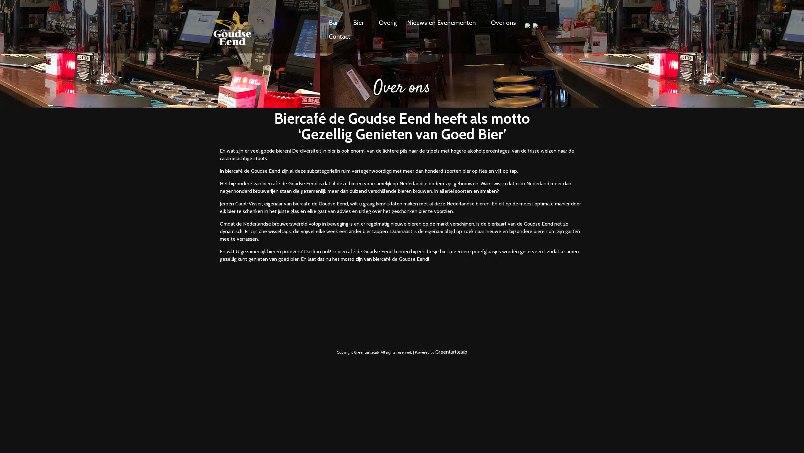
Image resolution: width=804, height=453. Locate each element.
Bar (333, 22)
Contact (339, 36)
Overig (388, 22)
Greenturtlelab (451, 352)
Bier (358, 22)
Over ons (503, 22)
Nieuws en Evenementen (441, 22)
